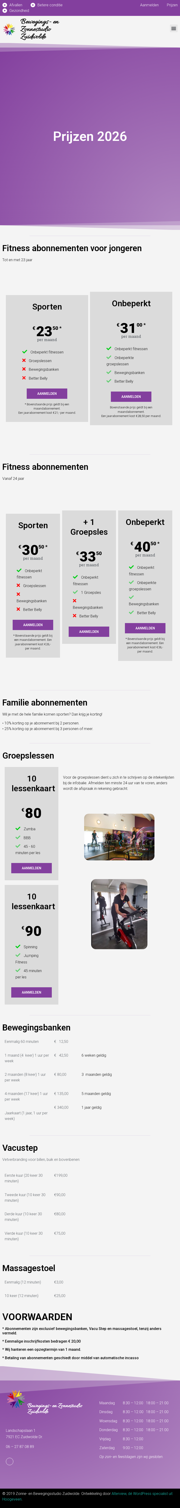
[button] (174, 28)
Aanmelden (47, 394)
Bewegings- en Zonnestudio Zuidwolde (39, 29)
